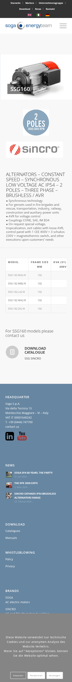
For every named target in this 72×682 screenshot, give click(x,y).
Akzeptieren (36, 675)
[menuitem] (16, 3)
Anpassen (18, 675)
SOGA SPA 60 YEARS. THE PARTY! (33, 472)
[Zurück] (9, 77)
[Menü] (61, 26)
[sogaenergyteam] (29, 26)
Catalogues (12, 531)
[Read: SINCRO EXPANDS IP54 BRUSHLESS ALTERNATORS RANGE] (9, 495)
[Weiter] (63, 77)
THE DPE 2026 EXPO (26, 483)
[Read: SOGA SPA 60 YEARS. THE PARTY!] (9, 474)
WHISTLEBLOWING (20, 552)
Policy (9, 559)
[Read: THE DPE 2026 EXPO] (9, 485)
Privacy (10, 566)
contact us (12, 427)
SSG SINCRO (33, 358)
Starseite (16, 2)
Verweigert (54, 675)
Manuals (11, 538)
